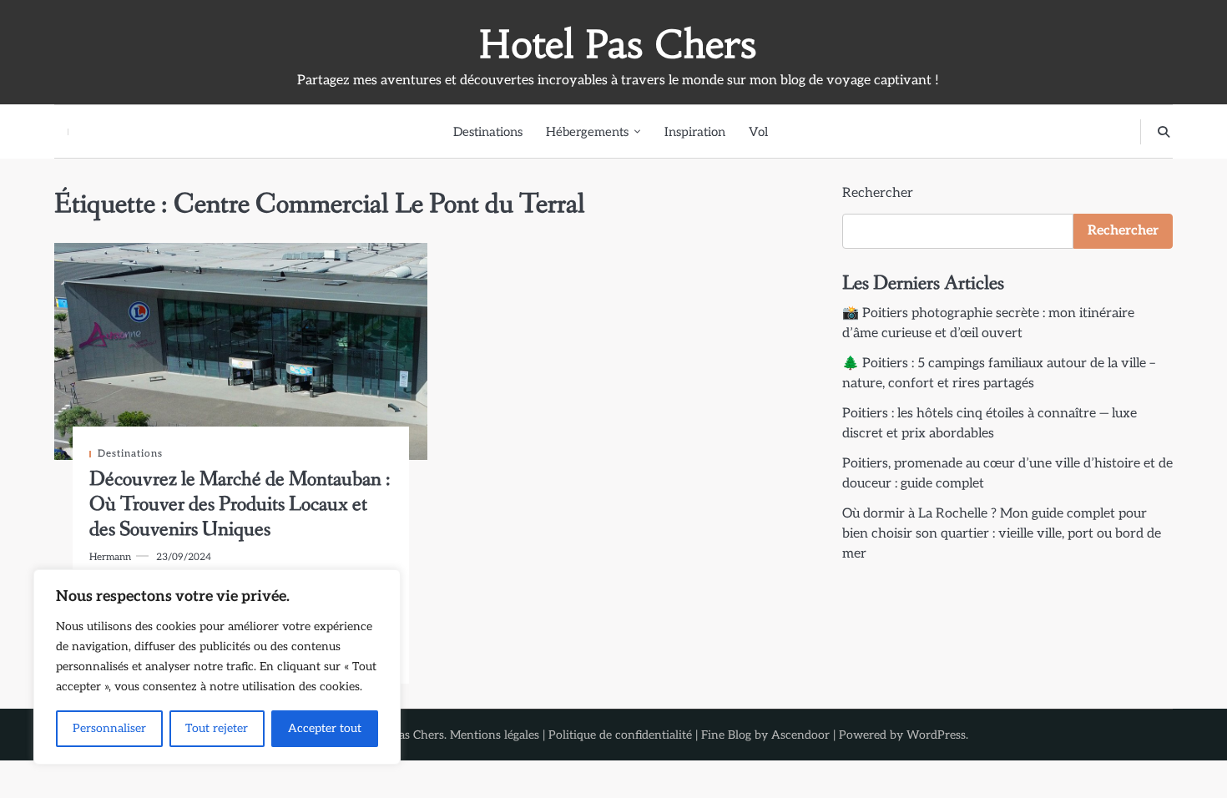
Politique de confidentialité (620, 735)
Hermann (110, 557)
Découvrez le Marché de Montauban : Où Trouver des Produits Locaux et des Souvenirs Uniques (240, 505)
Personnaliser (109, 728)
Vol (758, 131)
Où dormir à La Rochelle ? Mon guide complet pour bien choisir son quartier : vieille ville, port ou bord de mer (1001, 534)
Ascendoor (800, 735)
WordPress (936, 735)
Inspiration (694, 131)
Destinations (488, 131)
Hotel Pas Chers (617, 44)
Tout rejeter (216, 728)
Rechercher (877, 193)
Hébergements (587, 131)
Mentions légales (494, 735)
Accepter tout (324, 728)
